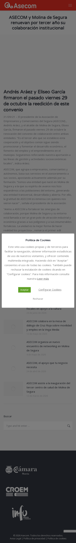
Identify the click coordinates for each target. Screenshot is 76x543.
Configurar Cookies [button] (50, 289)
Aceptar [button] (24, 289)
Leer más (43, 278)
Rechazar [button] (38, 298)
